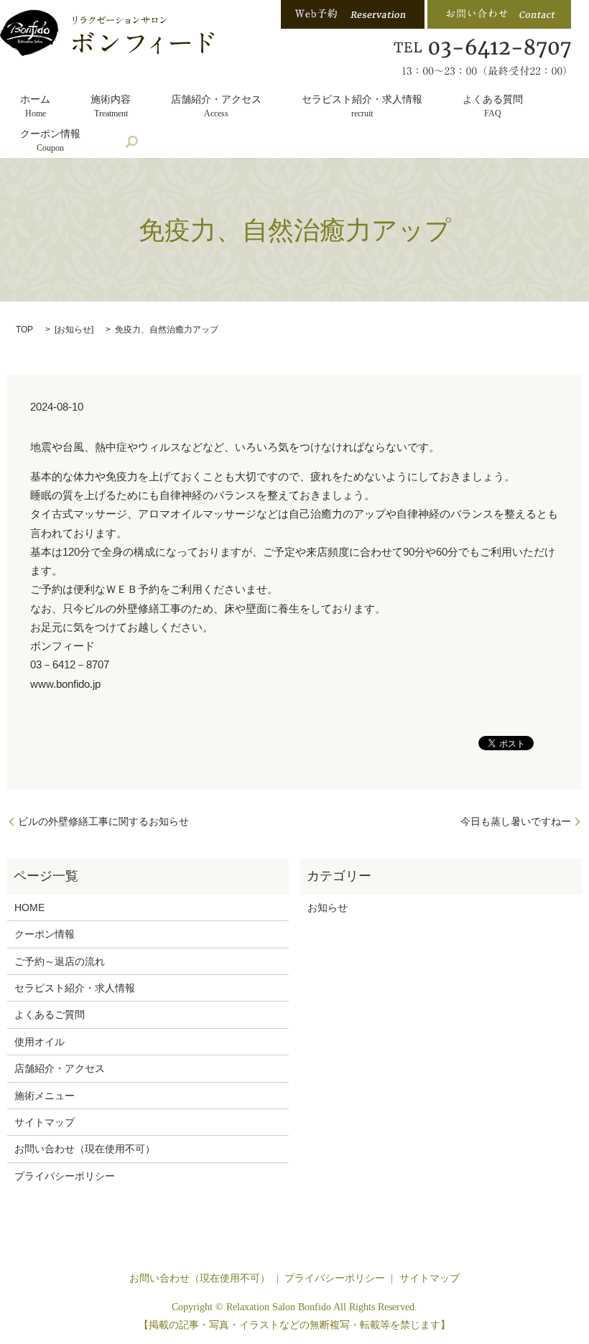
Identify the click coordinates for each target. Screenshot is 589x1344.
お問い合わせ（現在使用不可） (84, 1148)
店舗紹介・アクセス (216, 106)
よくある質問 (493, 106)
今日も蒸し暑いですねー (515, 821)
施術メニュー (44, 1095)
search (131, 142)
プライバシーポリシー (64, 1176)
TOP (24, 330)
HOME (29, 907)
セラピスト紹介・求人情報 (362, 106)
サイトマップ (44, 1122)
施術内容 (111, 106)
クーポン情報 (50, 141)
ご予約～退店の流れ (59, 961)
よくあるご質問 (49, 1014)
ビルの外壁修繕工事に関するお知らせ (103, 821)
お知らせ (74, 330)
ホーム (35, 106)
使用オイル (39, 1041)
